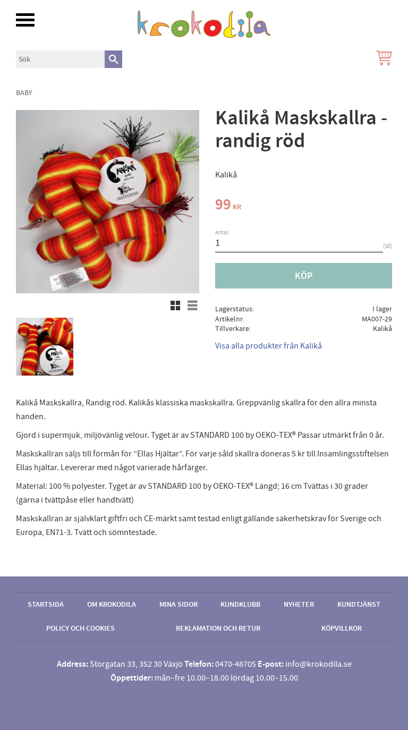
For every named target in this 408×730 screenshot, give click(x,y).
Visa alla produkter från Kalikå (268, 346)
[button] (25, 20)
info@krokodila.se (318, 664)
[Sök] (113, 59)
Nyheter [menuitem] (299, 604)
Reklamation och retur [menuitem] (218, 628)
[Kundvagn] (382, 59)
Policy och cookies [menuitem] (80, 628)
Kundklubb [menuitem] (240, 604)
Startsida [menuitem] (46, 604)
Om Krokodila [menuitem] (111, 604)
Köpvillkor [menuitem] (341, 628)
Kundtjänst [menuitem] (358, 604)
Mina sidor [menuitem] (178, 604)
